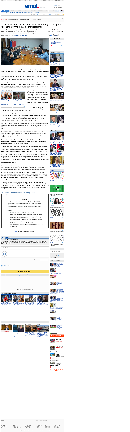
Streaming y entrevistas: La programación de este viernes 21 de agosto (24, 19)
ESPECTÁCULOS (4, 426)
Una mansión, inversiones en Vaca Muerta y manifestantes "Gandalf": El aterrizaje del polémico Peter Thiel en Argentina (57, 76)
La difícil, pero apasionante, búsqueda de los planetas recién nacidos (56, 42)
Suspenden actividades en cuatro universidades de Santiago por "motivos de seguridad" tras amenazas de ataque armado (30, 304)
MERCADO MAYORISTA (56, 427)
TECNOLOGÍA (3, 427)
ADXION (55, 424)
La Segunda (57, 0)
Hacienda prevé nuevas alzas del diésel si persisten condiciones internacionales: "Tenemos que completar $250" (56, 89)
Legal (16, 0)
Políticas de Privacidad (24, 430)
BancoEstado (28, 324)
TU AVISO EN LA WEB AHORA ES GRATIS (56, 370)
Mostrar (32, 3)
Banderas (52, 180)
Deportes (19, 10)
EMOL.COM (38, 424)
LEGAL (37, 427)
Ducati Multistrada (59, 346)
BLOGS (37, 426)
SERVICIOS (15, 424)
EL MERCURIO (39, 425)
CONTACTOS (27, 426)
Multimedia (21, 12)
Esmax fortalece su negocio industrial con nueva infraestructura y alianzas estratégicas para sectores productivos (42, 334)
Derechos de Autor (17, 430)
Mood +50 (15, 324)
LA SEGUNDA (47, 426)
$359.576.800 (53, 367)
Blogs (12, 0)
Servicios (52, 10)
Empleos (40, 0)
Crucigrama (52, 205)
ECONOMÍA (3, 424)
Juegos (52, 170)
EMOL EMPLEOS (28, 425)
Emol (2, 0)
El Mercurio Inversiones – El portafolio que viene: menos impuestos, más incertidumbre (6, 335)
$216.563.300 (53, 358)
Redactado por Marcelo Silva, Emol (20, 35)
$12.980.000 (59, 348)
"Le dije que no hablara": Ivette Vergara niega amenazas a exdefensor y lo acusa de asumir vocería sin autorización (42, 304)
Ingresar (55, 7)
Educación (11, 12)
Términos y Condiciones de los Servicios (35, 430)
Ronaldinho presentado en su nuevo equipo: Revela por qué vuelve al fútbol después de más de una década (57, 277)
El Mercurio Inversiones (6, 324)
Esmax (38, 324)
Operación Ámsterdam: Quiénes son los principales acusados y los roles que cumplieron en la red (56, 101)
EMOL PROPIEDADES (28, 424)
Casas (53, 0)
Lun (61, 0)
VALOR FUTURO (57, 425)
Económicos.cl (46, 0)
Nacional (6, 10)
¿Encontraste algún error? (26, 231)
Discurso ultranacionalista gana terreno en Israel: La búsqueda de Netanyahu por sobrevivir (56, 141)
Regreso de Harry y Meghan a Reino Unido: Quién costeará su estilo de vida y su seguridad (56, 153)
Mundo (26, 10)
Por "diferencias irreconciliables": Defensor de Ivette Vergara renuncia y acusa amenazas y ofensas (56, 284)
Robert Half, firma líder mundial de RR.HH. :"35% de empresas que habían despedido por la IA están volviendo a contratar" (56, 125)
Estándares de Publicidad (46, 430)
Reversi (51, 192)
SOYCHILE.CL (47, 427)
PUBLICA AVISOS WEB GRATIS (57, 335)
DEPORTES (3, 425)
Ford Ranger (58, 339)
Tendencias (40, 10)
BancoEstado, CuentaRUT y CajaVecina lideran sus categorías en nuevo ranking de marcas (30, 334)
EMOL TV (14, 425)
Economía (13, 10)
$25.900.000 (59, 341)
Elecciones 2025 (36, 12)
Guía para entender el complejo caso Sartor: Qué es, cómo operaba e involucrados (56, 113)
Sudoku (51, 242)
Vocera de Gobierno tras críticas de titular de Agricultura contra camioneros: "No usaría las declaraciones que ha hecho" (18, 102)
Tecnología (6, 12)
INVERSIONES (47, 424)
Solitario (52, 230)
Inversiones (24, 0)
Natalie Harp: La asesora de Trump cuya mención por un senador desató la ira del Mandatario (57, 165)
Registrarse (60, 7)
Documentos (16, 12)
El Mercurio (7, 0)
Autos (29, 0)
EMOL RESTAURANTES (17, 427)
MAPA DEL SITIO (28, 427)
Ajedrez (51, 217)
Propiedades (34, 0)
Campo (19, 0)
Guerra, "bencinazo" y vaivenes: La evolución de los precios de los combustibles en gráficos (56, 63)
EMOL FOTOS (15, 426)
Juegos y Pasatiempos (28, 12)
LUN (45, 425)
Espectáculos (33, 10)
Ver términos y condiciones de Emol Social (25, 289)
